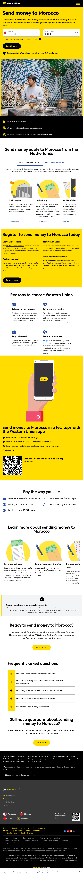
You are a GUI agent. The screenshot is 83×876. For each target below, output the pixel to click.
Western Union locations (15, 246)
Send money (41, 647)
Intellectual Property (50, 840)
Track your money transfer (53, 260)
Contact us (25, 828)
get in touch (52, 730)
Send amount (49, 31)
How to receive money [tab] (29, 162)
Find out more (14, 221)
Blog (6, 838)
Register (47, 341)
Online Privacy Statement (12, 830)
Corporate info (10, 843)
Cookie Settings (27, 833)
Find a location (41, 221)
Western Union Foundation (50, 838)
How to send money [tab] (54, 163)
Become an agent (29, 838)
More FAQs (42, 743)
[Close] (80, 871)
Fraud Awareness (39, 828)
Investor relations (31, 840)
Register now (12, 280)
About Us (14, 828)
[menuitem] (12, 3)
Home (5, 828)
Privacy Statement (42, 872)
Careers (15, 838)
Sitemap (65, 840)
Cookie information (10, 833)
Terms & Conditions (33, 830)
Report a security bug (13, 840)
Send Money (12, 46)
